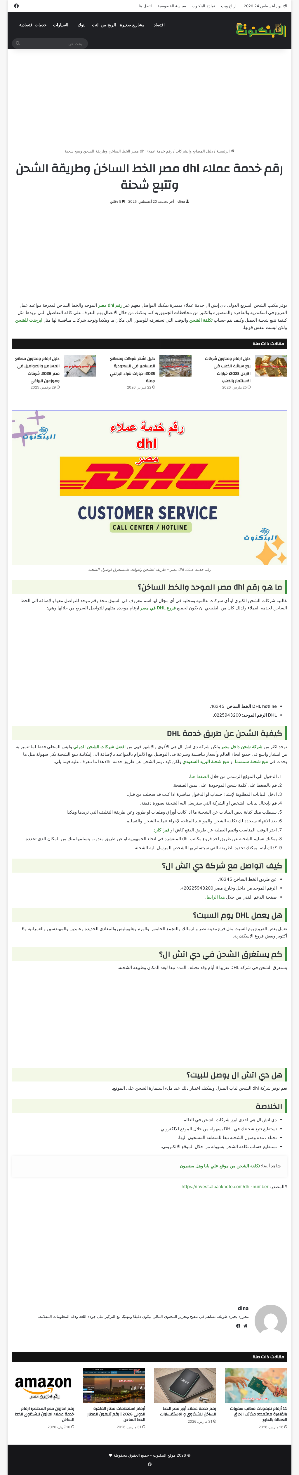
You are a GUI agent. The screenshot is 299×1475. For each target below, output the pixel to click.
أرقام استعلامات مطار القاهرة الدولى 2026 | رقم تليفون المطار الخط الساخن (116, 1414)
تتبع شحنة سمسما (251, 761)
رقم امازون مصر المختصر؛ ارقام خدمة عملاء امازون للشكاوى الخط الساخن (44, 1414)
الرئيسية (223, 151)
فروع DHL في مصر (158, 608)
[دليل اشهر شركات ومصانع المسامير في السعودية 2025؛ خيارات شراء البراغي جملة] (175, 366)
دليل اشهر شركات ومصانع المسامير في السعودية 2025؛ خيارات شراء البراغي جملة (132, 370)
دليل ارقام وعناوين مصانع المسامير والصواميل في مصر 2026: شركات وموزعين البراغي (37, 370)
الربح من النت (104, 25)
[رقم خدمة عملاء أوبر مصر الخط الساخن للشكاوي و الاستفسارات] (185, 1385)
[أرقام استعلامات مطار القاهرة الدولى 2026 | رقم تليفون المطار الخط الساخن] (114, 1385)
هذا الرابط (215, 897)
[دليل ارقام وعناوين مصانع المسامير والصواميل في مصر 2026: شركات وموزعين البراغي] (80, 366)
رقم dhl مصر (110, 305)
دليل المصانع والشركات (194, 151)
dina (181, 201)
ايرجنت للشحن (28, 320)
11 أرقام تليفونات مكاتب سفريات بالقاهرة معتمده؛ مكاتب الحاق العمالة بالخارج (258, 1414)
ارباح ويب (229, 6)
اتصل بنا (145, 6)
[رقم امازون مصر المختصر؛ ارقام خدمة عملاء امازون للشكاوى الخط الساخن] (43, 1385)
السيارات (60, 25)
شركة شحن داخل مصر (242, 746)
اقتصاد (159, 25)
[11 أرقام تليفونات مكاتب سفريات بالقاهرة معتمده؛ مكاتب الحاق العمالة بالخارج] (256, 1385)
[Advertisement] (149, 98)
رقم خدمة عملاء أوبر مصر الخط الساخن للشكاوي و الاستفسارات (188, 1411)
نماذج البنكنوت (203, 6)
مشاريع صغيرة (132, 25)
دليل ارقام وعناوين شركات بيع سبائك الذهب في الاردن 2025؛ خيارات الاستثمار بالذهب (228, 370)
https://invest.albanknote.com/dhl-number (225, 1186)
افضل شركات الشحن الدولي (99, 746)
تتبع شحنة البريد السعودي (205, 761)
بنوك (82, 25)
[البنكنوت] (261, 30)
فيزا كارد (161, 830)
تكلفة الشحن (201, 320)
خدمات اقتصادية (33, 25)
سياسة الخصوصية (172, 6)
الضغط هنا (199, 776)
